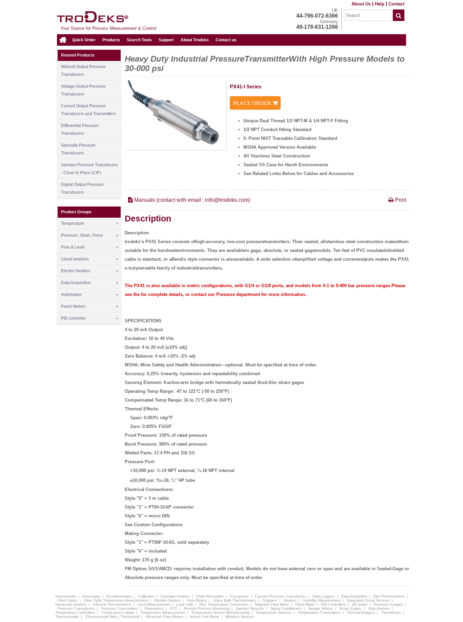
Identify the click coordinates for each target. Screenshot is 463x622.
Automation (71, 294)
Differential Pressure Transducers (80, 129)
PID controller (73, 318)
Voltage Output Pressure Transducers (83, 90)
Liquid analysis (75, 259)
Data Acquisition (76, 282)
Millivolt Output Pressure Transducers (83, 70)
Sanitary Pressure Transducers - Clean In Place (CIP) (89, 169)
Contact (396, 4)
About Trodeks (195, 40)
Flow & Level (73, 247)
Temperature (72, 223)
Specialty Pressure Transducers (78, 149)
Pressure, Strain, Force (82, 235)
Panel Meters (73, 306)
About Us (361, 4)
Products (111, 40)
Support (166, 40)
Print (400, 200)
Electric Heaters (75, 271)
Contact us (226, 40)
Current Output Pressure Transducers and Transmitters (88, 110)
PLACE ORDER (253, 103)
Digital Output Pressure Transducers (82, 188)
